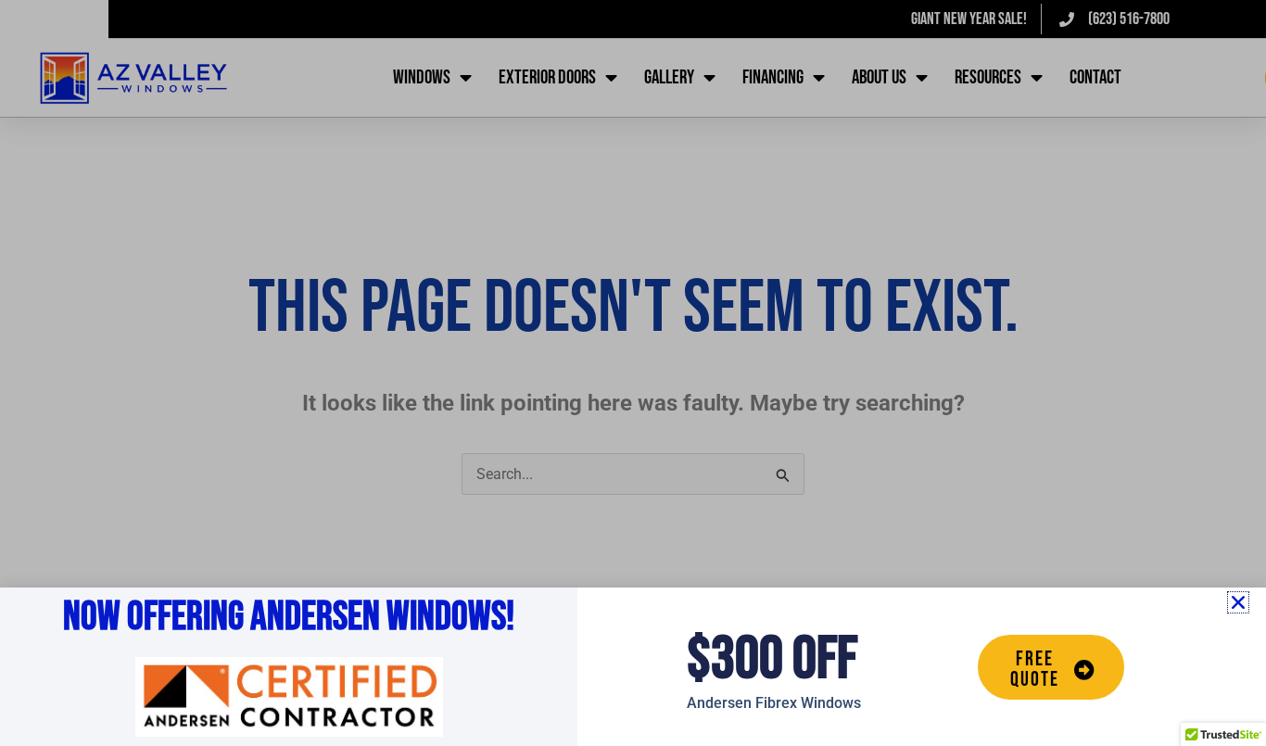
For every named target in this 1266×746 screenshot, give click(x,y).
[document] (633, 373)
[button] (1238, 602)
